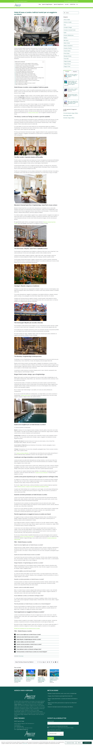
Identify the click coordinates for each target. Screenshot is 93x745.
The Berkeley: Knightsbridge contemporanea (24, 72)
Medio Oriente (67, 43)
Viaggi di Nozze (67, 63)
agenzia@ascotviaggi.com (23, 1)
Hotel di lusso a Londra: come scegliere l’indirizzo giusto (27, 63)
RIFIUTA (79, 742)
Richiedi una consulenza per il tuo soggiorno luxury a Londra (27, 628)
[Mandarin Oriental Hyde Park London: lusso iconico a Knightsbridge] (18, 669)
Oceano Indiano (67, 50)
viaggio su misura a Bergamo (22, 453)
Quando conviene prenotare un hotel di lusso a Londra (26, 79)
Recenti (75, 71)
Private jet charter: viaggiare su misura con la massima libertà (54, 679)
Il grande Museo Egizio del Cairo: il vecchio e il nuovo (73, 95)
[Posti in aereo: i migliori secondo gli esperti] (65, 89)
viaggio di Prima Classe (33, 112)
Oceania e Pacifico (68, 48)
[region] (46, 742)
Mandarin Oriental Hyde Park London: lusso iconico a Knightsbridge (18, 679)
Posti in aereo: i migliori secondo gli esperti (73, 89)
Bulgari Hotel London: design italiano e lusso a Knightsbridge (41, 679)
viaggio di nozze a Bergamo (41, 472)
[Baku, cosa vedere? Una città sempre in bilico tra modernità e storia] (65, 101)
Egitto (65, 32)
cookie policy (25, 743)
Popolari (67, 71)
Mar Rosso (66, 40)
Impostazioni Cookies (70, 742)
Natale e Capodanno (68, 45)
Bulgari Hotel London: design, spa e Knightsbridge (25, 73)
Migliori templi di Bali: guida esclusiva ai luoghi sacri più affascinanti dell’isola (62, 703)
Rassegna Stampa (67, 56)
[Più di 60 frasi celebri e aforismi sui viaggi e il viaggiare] (65, 74)
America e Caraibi (67, 22)
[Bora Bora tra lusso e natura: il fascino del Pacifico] (30, 669)
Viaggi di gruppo (67, 61)
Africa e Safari (67, 19)
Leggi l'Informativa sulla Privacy (54, 730)
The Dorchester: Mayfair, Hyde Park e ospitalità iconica (26, 68)
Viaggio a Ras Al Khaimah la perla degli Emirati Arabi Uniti (60, 696)
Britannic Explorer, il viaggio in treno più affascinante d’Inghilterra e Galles (33, 486)
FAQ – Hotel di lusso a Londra (21, 81)
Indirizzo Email (50, 721)
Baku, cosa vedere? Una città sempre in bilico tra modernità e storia (73, 102)
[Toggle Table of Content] (43, 62)
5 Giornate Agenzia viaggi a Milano (70, 113)
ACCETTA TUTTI (87, 742)
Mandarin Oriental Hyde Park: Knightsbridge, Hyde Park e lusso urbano (29, 67)
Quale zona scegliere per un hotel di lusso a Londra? (26, 75)
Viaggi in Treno (67, 66)
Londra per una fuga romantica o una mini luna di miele (26, 76)
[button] (36, 634)
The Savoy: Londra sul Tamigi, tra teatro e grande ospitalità (27, 64)
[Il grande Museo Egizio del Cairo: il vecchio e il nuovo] (65, 94)
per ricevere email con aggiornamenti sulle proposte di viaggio (61, 727)
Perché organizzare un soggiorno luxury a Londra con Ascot (27, 80)
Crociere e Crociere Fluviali (69, 30)
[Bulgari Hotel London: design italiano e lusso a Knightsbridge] (42, 669)
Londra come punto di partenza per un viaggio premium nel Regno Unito (30, 77)
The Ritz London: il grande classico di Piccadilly (25, 66)
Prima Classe (66, 53)
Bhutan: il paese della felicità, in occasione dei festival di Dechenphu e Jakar (63, 699)
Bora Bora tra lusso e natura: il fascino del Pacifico (30, 679)
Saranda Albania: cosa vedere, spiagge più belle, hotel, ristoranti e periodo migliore (72, 83)
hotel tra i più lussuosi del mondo (27, 536)
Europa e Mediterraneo (69, 35)
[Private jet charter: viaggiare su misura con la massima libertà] (54, 669)
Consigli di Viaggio (68, 27)
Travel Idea (66, 58)
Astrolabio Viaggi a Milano (68, 117)
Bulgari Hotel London (25, 395)
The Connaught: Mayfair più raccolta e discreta (25, 71)
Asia (65, 24)
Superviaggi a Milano (67, 115)
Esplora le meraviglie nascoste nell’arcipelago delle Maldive (60, 706)
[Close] (92, 740)
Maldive (65, 37)
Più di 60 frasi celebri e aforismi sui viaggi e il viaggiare (72, 75)
